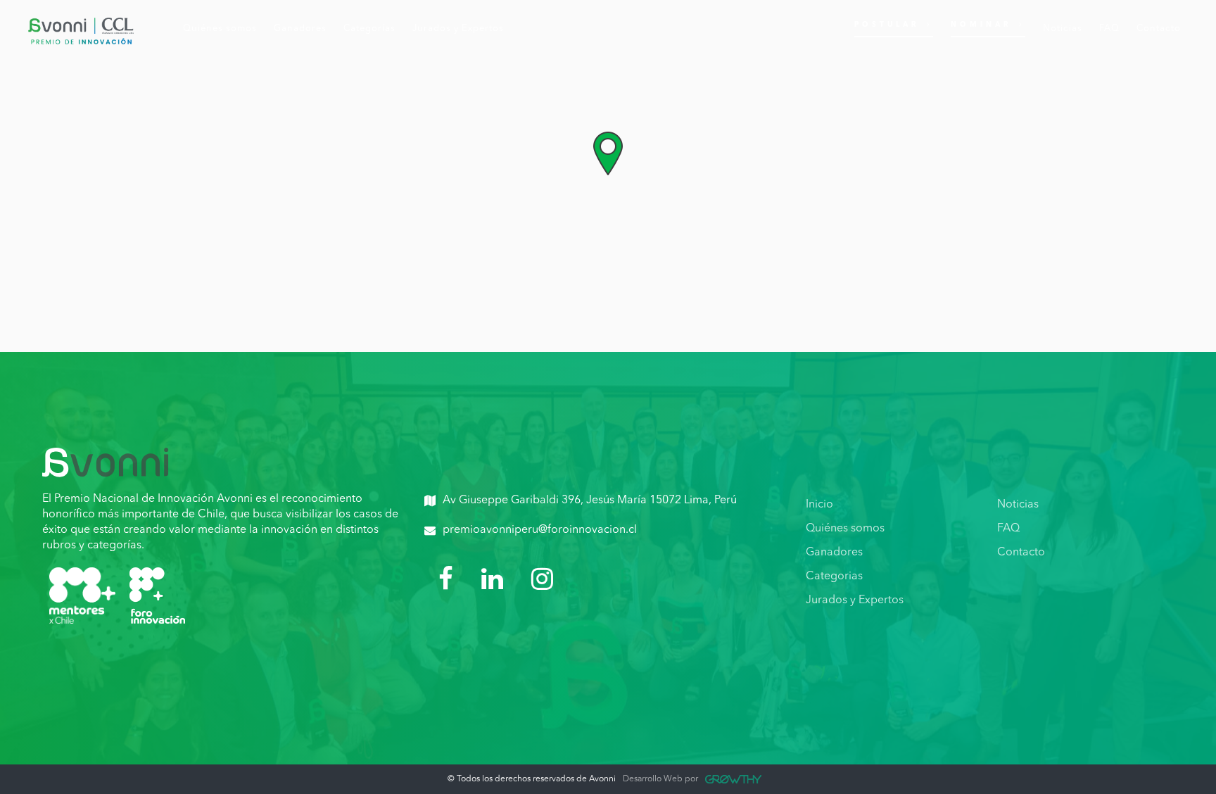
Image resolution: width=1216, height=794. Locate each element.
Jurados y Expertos (855, 600)
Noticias (1018, 504)
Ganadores (834, 552)
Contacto (1021, 552)
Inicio (819, 504)
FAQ (1008, 528)
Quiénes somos (845, 528)
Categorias (834, 576)
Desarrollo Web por (660, 779)
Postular (887, 24)
